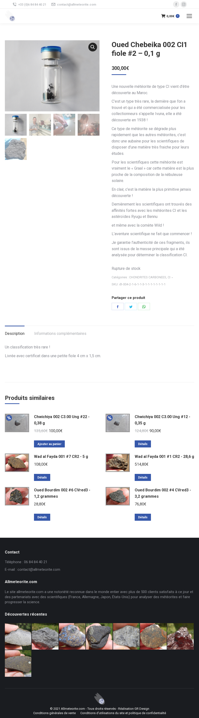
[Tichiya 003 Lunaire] (45, 636)
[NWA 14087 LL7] (126, 636)
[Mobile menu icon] (189, 16)
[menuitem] (54, 713)
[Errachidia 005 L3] (180, 636)
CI (169, 277)
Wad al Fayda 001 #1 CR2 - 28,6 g (164, 456)
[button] (92, 47)
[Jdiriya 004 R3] (153, 636)
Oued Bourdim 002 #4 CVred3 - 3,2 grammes (163, 493)
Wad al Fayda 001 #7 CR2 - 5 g (61, 456)
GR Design (141, 708)
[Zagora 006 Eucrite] (18, 636)
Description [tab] (15, 333)
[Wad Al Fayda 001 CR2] (18, 663)
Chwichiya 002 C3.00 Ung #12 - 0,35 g (162, 419)
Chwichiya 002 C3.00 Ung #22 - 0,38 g (62, 419)
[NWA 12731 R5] (99, 636)
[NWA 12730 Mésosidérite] (72, 636)
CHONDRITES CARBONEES (147, 277)
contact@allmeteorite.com (76, 4)
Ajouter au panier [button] (49, 444)
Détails (143, 444)
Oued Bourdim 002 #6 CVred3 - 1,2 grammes (62, 493)
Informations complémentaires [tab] (60, 333)
